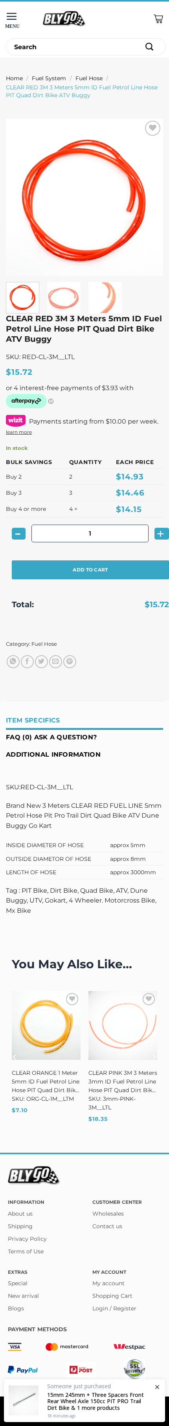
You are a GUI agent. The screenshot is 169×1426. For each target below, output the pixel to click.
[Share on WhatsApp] (13, 661)
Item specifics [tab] (33, 720)
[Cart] (158, 19)
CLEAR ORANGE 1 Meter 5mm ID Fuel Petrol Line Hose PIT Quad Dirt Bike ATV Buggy (45, 1081)
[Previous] (19, 197)
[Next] (150, 197)
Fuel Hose (89, 78)
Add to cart (90, 570)
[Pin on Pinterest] (69, 661)
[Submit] (149, 47)
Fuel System (49, 78)
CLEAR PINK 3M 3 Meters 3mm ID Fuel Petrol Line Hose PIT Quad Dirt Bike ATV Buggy (122, 1081)
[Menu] (14, 19)
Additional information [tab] (53, 754)
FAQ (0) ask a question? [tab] (51, 737)
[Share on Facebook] (27, 661)
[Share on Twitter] (41, 661)
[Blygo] (64, 19)
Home (14, 78)
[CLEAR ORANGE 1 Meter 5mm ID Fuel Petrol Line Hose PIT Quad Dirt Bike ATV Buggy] (46, 1025)
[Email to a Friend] (55, 661)
